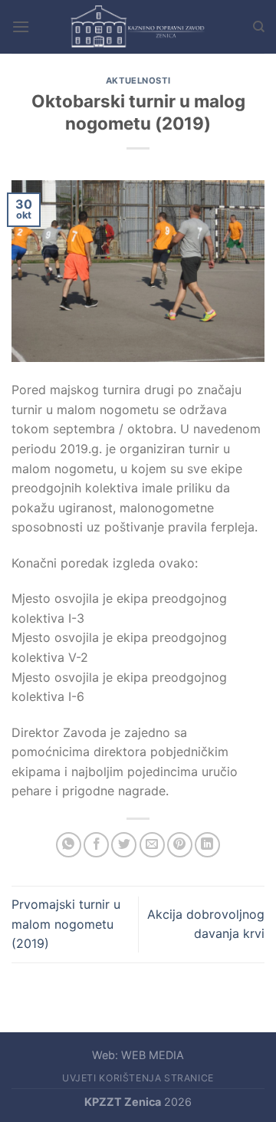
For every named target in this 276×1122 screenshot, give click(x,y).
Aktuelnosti (138, 80)
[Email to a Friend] (152, 844)
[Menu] (21, 26)
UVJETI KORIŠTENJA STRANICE (138, 1078)
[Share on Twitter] (123, 844)
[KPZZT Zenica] (138, 27)
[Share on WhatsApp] (68, 844)
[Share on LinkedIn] (207, 844)
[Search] (258, 26)
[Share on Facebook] (96, 844)
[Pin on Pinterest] (179, 844)
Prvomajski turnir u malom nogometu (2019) (66, 924)
